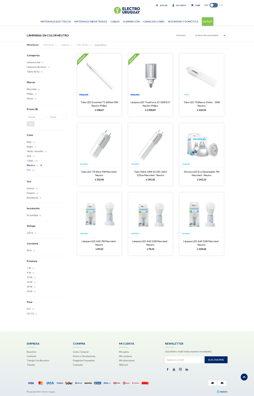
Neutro (82, 45)
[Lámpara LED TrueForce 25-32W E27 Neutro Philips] (150, 76)
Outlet (208, 21)
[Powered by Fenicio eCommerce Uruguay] (222, 391)
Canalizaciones (153, 21)
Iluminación (131, 21)
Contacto (31, 356)
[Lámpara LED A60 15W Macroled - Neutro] (202, 215)
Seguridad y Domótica (183, 21)
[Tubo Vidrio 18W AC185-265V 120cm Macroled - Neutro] (150, 145)
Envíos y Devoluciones (84, 356)
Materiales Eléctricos (56, 21)
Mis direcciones (127, 360)
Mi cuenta (124, 351)
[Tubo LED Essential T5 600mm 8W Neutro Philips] (99, 76)
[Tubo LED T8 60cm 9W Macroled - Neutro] (99, 145)
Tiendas (31, 364)
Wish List (123, 364)
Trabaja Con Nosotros (38, 360)
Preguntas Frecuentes (84, 360)
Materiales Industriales (90, 21)
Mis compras (125, 356)
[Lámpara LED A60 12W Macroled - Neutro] (150, 215)
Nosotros (31, 351)
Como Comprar (81, 351)
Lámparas (65, 45)
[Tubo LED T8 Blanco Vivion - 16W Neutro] (202, 76)
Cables (115, 21)
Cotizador (78, 364)
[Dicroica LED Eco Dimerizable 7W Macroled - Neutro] (202, 145)
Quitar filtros (100, 44)
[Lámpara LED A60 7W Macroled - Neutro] (99, 215)
